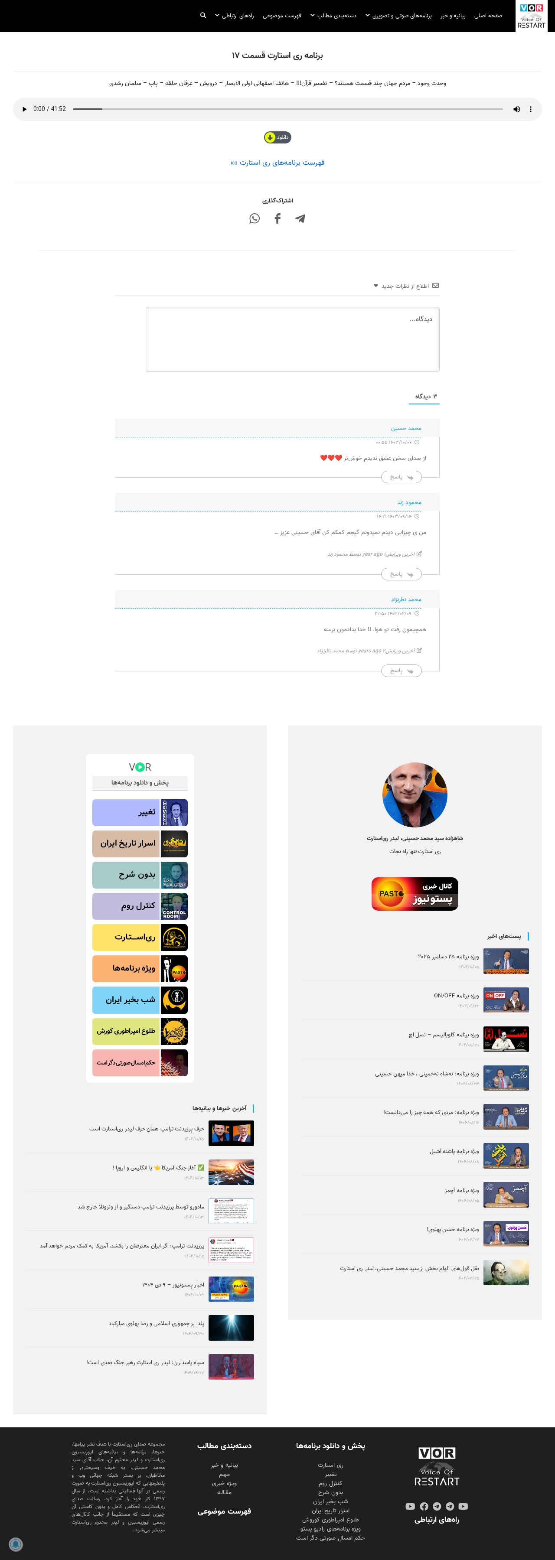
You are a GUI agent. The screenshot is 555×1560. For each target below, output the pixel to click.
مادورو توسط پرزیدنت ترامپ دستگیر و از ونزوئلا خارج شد (141, 1207)
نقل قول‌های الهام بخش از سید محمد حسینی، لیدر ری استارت (409, 1268)
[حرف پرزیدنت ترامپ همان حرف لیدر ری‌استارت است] (231, 1133)
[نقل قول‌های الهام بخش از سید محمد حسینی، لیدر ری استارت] (506, 1273)
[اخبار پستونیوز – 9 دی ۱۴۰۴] (231, 1289)
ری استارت (330, 1465)
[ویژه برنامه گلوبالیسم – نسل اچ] (506, 1039)
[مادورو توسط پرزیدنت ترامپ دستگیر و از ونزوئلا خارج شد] (231, 1211)
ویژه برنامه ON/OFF (456, 996)
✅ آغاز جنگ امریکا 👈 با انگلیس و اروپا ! (158, 1168)
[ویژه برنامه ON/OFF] (506, 1000)
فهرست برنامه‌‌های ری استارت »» (278, 162)
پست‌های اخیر (504, 936)
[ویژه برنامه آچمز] (506, 1195)
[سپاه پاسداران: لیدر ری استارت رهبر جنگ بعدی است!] (231, 1367)
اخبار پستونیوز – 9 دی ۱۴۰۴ (173, 1285)
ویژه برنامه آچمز (462, 1190)
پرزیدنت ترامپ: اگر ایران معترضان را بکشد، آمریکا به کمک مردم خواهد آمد (122, 1246)
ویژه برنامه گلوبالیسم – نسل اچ (444, 1035)
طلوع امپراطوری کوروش (330, 1519)
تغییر (331, 1474)
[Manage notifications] (16, 1544)
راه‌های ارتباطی (437, 1520)
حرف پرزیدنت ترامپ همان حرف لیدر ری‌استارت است (146, 1129)
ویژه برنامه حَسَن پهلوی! (453, 1229)
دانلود (283, 137)
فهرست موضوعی (224, 1511)
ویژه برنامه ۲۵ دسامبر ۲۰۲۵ (448, 957)
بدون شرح (330, 1492)
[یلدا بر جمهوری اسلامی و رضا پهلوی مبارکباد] (231, 1328)
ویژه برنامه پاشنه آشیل (454, 1151)
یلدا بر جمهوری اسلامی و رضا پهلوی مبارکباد (156, 1324)
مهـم (224, 1474)
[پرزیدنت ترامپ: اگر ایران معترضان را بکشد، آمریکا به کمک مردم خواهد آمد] (231, 1250)
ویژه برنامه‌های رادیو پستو (330, 1529)
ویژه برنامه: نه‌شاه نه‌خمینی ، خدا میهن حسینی (427, 1074)
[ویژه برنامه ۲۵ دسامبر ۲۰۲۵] (506, 961)
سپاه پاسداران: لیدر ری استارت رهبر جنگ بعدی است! (145, 1363)
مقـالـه (224, 1492)
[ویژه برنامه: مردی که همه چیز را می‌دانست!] (506, 1117)
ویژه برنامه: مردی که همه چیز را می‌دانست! (431, 1112)
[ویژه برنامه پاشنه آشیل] (506, 1156)
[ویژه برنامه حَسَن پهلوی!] (506, 1234)
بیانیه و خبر (224, 1465)
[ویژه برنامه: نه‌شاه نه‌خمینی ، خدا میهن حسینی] (506, 1078)
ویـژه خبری (224, 1483)
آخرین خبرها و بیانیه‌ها (219, 1108)
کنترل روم (330, 1483)
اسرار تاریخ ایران (330, 1510)
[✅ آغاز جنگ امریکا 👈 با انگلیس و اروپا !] (231, 1172)
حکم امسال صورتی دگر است (330, 1538)
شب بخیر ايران (330, 1501)
